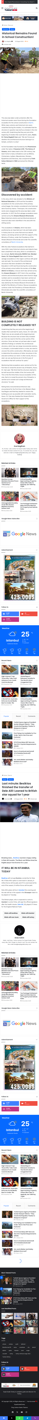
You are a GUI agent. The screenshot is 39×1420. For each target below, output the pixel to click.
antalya (11, 1344)
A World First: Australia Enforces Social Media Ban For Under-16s (9, 701)
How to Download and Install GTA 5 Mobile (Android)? (24, 752)
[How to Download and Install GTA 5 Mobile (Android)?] (7, 753)
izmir (22, 1350)
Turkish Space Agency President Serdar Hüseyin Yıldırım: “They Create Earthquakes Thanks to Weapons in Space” (25, 725)
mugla (28, 1350)
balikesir (23, 1344)
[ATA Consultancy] (19, 18)
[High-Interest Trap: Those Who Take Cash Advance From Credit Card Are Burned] (10, 669)
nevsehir (4, 1353)
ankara (4, 1344)
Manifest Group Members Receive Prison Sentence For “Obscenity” (10, 482)
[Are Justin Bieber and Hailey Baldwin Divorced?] (7, 762)
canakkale (22, 1347)
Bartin (31, 123)
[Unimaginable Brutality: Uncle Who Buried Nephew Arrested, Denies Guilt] (10, 496)
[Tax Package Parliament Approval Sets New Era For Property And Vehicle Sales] (28, 497)
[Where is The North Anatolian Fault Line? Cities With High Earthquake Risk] (19, 1316)
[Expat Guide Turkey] (11, 8)
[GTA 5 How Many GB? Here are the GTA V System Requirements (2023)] (7, 744)
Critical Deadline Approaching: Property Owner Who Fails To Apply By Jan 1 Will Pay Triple (28, 482)
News (12, 29)
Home (5, 25)
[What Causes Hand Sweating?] (7, 1316)
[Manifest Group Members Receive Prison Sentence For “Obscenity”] (10, 473)
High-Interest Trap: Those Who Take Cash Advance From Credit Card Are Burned (9, 679)
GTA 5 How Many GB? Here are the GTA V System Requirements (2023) (25, 744)
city (29, 1347)
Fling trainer (14, 1407)
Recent (18, 716)
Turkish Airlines (6, 1357)
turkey (11, 1353)
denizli (34, 1347)
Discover (10, 25)
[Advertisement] (19, 94)
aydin (16, 1344)
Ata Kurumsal (31, 1401)
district (4, 1350)
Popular (6, 716)
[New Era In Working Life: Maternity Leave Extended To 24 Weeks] (32, 1330)
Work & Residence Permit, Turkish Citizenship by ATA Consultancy (19, 15)
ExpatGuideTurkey (19, 1404)
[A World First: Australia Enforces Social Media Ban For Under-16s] (10, 692)
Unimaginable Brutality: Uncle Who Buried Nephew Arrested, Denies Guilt (10, 505)
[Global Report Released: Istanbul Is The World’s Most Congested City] (29, 669)
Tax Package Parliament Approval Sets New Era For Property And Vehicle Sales (28, 506)
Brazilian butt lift (6, 1347)
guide (10, 1350)
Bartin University (17, 242)
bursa (15, 1347)
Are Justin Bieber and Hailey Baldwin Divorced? (23, 761)
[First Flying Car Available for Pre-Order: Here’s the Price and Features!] (7, 735)
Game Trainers (23, 1407)
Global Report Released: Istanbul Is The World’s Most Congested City (28, 679)
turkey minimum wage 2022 (23, 1353)
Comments (31, 716)
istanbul (16, 1350)
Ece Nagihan (7, 41)
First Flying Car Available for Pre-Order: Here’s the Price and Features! (25, 735)
